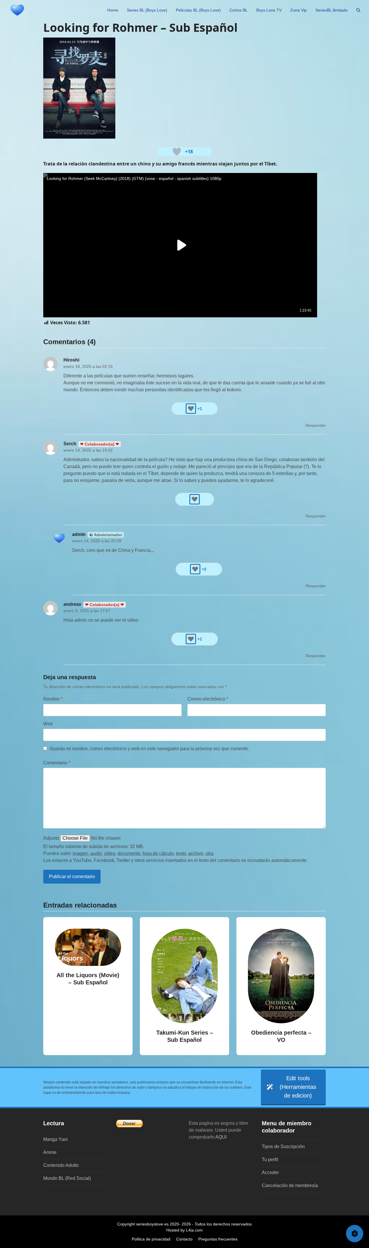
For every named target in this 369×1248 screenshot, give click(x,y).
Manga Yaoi (55, 1139)
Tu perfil (270, 1159)
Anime (50, 1152)
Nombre (53, 698)
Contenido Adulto (61, 1165)
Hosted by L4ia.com (184, 1230)
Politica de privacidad (151, 1239)
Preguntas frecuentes (218, 1239)
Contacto (184, 1239)
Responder (316, 425)
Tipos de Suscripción (283, 1146)
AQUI (221, 1137)
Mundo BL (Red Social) (67, 1178)
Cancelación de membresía (290, 1185)
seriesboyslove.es (152, 1224)
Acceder (270, 1172)
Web (48, 723)
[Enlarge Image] (79, 87)
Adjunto (51, 838)
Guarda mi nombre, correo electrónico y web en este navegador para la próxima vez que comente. (149, 748)
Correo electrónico (207, 698)
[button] (358, 10)
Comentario (56, 762)
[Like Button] (176, 151)
